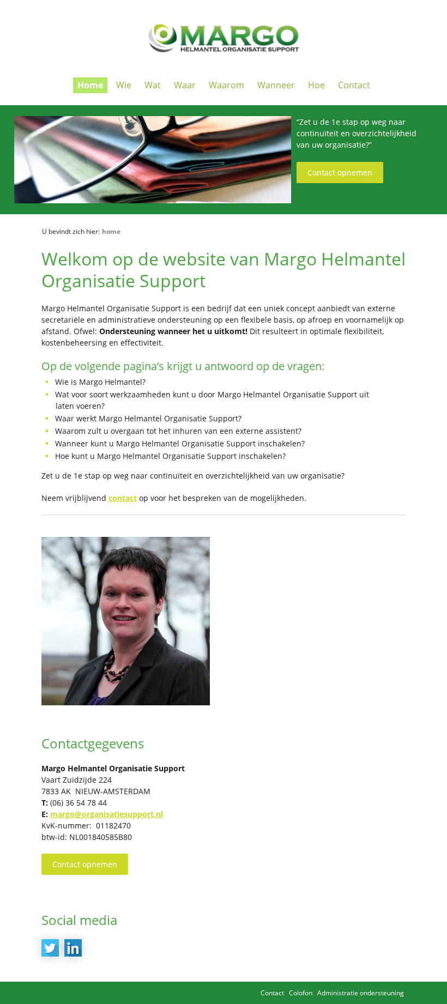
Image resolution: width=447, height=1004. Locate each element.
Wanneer (276, 85)
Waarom (226, 85)
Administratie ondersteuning (360, 992)
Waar (185, 85)
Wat (152, 85)
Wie (123, 85)
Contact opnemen (339, 172)
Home (90, 85)
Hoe (316, 85)
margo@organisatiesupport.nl (106, 814)
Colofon (300, 992)
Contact (354, 85)
